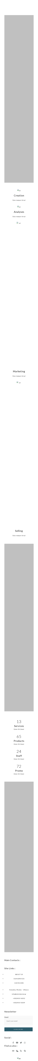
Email (6, 1017)
